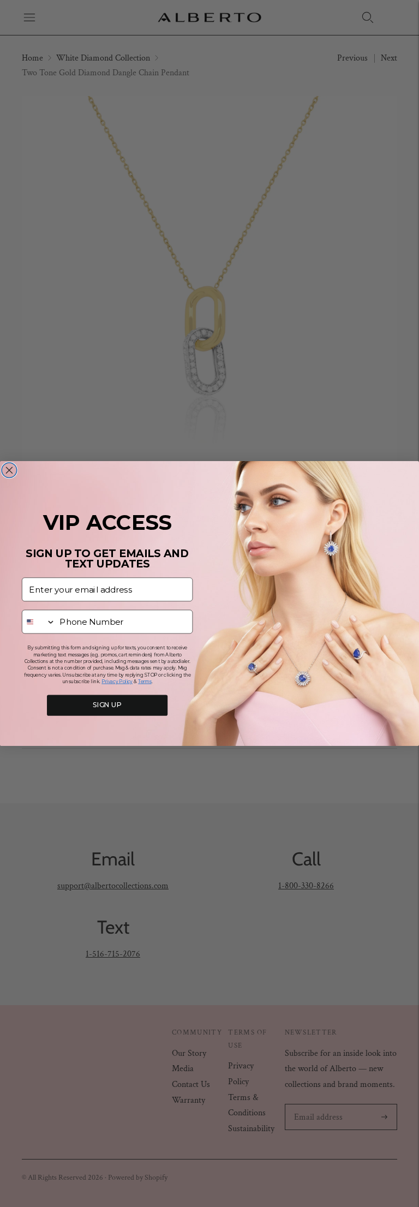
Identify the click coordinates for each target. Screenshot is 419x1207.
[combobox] (39, 621)
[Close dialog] (9, 470)
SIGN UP (107, 705)
